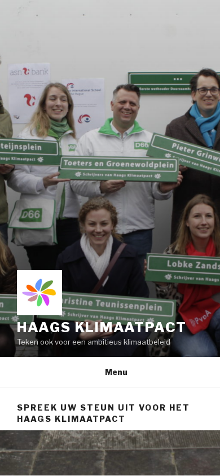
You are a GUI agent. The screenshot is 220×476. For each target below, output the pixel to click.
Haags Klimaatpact (102, 327)
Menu (116, 372)
